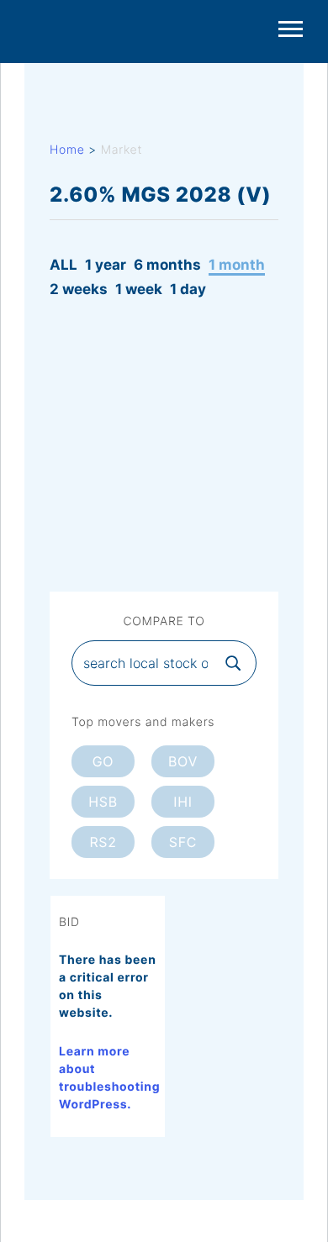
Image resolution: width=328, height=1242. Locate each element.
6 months (167, 264)
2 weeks (79, 289)
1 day (188, 289)
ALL (63, 264)
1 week (138, 289)
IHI (182, 801)
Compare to (163, 622)
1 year (105, 264)
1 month (237, 264)
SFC (183, 842)
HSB (103, 801)
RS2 (102, 842)
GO (103, 761)
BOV (183, 761)
